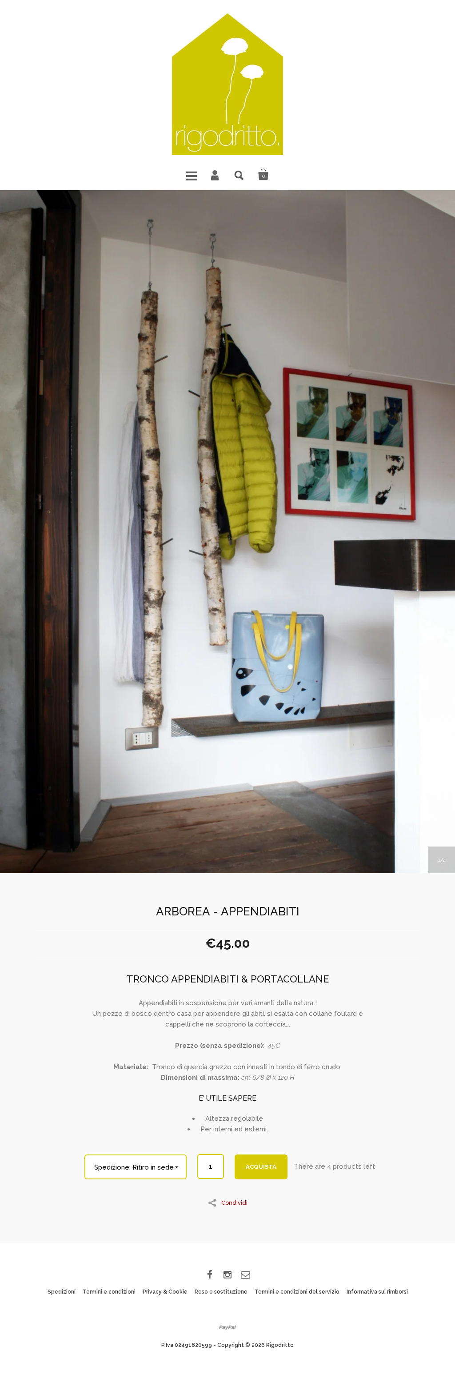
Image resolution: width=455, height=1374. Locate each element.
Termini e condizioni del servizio (297, 1292)
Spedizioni (62, 1292)
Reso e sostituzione (221, 1292)
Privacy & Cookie (165, 1292)
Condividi (234, 1202)
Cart (263, 175)
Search (239, 175)
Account (216, 175)
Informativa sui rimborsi (377, 1292)
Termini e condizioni (109, 1292)
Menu (192, 175)
